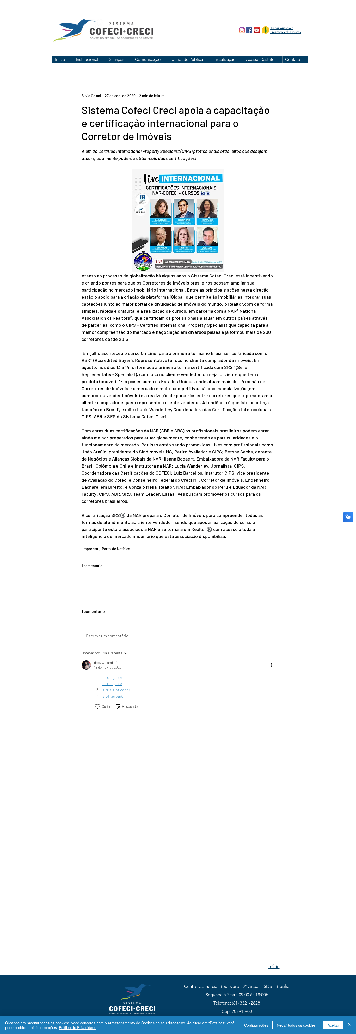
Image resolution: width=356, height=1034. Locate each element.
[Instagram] (242, 30)
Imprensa (90, 549)
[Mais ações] (271, 665)
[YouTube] (257, 30)
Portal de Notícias (116, 549)
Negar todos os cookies (296, 1025)
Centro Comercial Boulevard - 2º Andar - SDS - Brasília (237, 986)
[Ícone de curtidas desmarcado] (97, 706)
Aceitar (333, 1025)
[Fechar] (350, 1025)
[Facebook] (249, 30)
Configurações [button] (256, 1025)
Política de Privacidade (77, 1027)
